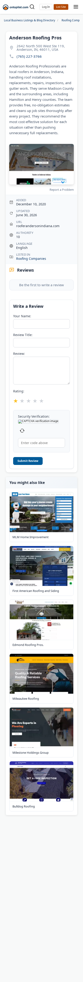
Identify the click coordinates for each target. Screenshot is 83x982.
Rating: (18, 391)
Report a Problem (62, 190)
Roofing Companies (31, 258)
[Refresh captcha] (22, 430)
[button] (45, 7)
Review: (19, 353)
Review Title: (23, 335)
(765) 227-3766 (29, 56)
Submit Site (60, 7)
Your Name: (22, 316)
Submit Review (28, 461)
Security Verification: (34, 416)
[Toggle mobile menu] (76, 7)
